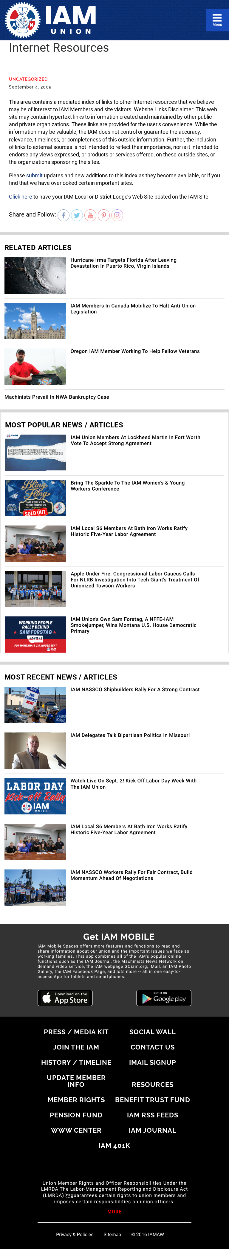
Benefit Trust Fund (152, 1100)
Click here (20, 197)
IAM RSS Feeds (152, 1115)
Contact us (153, 1047)
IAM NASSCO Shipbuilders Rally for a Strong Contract (135, 690)
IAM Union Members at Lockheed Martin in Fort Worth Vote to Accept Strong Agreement (135, 441)
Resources (153, 1084)
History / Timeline (76, 1062)
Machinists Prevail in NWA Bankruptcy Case (56, 397)
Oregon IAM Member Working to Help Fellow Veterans (135, 351)
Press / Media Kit (76, 1032)
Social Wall (152, 1032)
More (114, 1212)
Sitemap (112, 1234)
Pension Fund (76, 1115)
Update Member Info (76, 1081)
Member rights (76, 1100)
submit (34, 175)
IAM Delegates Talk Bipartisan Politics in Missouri (130, 735)
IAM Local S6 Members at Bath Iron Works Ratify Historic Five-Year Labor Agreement (129, 531)
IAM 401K (114, 1145)
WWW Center (76, 1130)
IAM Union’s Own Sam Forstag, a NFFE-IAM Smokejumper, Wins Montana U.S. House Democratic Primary (133, 625)
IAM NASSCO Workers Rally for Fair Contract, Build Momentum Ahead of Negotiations (131, 875)
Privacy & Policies (74, 1234)
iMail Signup (152, 1062)
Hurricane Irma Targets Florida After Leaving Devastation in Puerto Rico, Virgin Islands (123, 263)
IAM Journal (153, 1130)
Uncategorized (28, 79)
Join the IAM (76, 1047)
